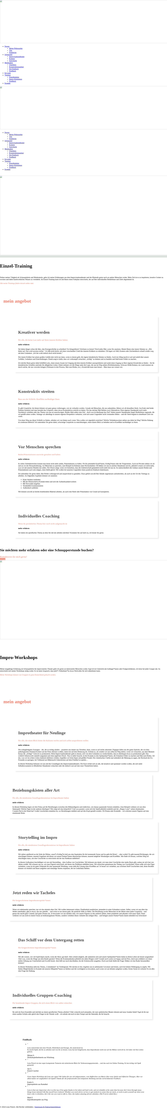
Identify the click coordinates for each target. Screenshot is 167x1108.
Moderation (9, 63)
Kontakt (7, 83)
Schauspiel (8, 55)
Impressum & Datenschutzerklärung (48, 1107)
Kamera (12, 59)
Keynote (8, 73)
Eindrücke (12, 52)
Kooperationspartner (16, 67)
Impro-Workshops (15, 79)
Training (8, 75)
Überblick (12, 65)
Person (7, 46)
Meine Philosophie (15, 48)
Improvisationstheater (16, 57)
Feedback (12, 71)
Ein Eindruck (14, 69)
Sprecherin (13, 61)
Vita (10, 50)
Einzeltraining (14, 77)
